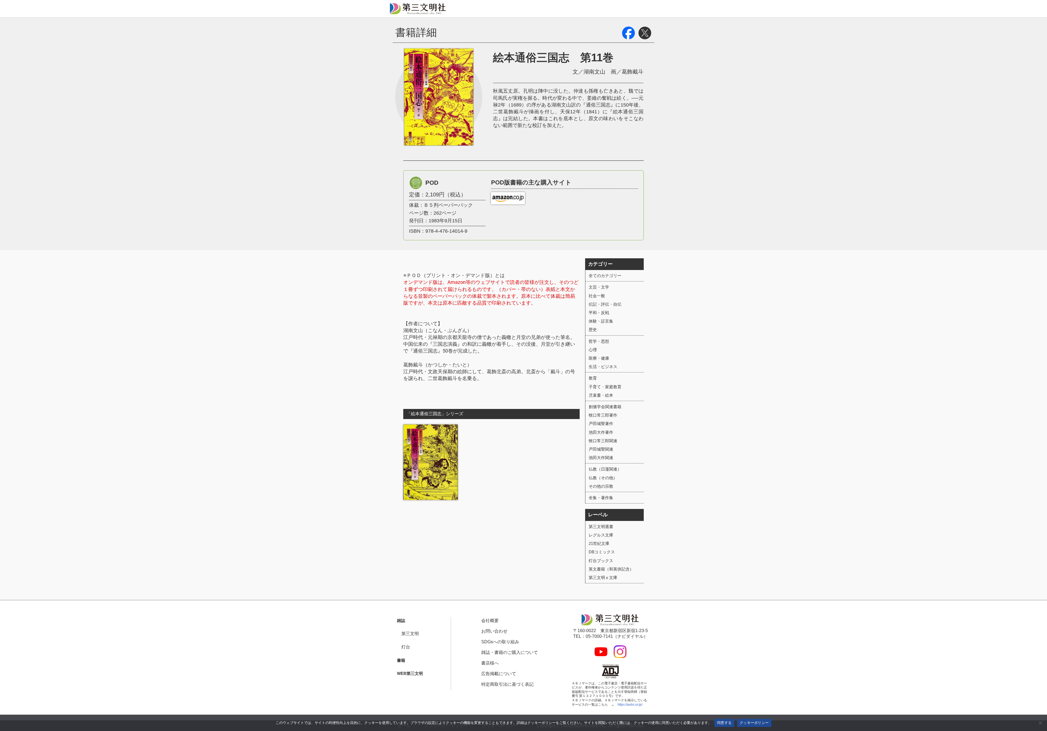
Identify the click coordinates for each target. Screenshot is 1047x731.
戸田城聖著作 (601, 423)
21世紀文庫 (599, 543)
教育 (593, 378)
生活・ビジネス (603, 366)
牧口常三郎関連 (603, 440)
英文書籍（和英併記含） (611, 569)
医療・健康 (599, 358)
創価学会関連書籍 (605, 406)
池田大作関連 (601, 457)
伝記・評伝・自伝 (605, 304)
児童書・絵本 (601, 395)
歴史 (593, 329)
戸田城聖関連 (601, 449)
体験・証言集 (601, 321)
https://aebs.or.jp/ (630, 704)
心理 (593, 349)
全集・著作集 (601, 497)
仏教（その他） (603, 477)
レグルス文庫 (601, 535)
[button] (399, 620)
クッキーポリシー (754, 722)
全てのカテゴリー (605, 275)
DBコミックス (602, 552)
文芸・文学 (599, 287)
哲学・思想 (599, 341)
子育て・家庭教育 (605, 386)
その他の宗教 (601, 486)
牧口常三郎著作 (603, 415)
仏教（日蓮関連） (605, 469)
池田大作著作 (601, 432)
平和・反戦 (599, 312)
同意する (724, 722)
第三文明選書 (601, 526)
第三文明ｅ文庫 (603, 577)
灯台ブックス (601, 560)
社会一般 (597, 295)
